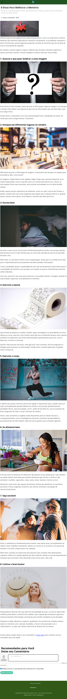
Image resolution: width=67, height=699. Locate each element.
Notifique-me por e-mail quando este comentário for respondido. (22, 669)
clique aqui (40, 635)
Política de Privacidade (35, 683)
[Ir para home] (33, 2)
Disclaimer (33, 687)
